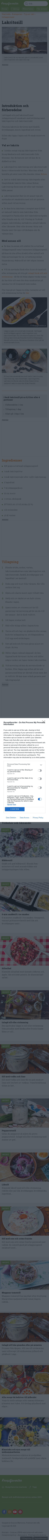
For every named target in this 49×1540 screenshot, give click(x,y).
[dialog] (24, 770)
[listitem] (24, 765)
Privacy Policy (38, 818)
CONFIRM (14, 809)
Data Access (24, 818)
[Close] (44, 722)
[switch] (40, 770)
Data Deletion (11, 818)
